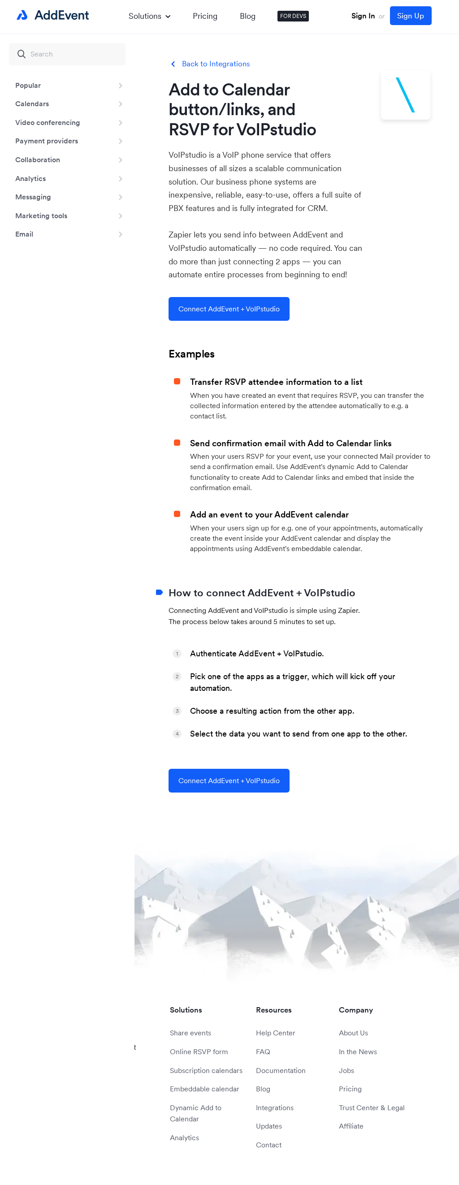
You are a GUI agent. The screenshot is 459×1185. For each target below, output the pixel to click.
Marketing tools (41, 215)
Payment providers (46, 140)
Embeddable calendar (204, 1088)
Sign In (363, 16)
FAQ (263, 1051)
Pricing (205, 16)
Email (24, 233)
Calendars (32, 103)
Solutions (145, 16)
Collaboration (37, 159)
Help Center (275, 1032)
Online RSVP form (199, 1051)
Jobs (346, 1070)
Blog (247, 16)
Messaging (33, 196)
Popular (28, 85)
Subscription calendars (206, 1070)
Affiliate (351, 1125)
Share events (190, 1032)
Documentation (281, 1070)
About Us (353, 1032)
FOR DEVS (293, 16)
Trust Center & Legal (372, 1107)
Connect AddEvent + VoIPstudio (229, 308)
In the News (358, 1051)
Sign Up (410, 16)
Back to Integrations (216, 64)
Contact (268, 1144)
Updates (269, 1125)
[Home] (51, 15)
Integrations (275, 1107)
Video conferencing (47, 122)
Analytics (30, 178)
